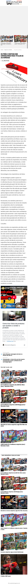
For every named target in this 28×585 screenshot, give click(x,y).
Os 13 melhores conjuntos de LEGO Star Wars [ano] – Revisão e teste (13, 385)
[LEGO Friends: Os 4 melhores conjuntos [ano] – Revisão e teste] (14, 436)
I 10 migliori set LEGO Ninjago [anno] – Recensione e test (20, 44)
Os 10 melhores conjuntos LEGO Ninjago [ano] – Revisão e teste (13, 405)
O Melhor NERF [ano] (5, 576)
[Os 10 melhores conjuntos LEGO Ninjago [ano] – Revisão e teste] (14, 396)
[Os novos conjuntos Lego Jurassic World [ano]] (14, 541)
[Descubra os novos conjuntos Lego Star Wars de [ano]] (14, 416)
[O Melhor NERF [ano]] (14, 564)
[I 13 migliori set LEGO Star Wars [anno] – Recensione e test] (6, 38)
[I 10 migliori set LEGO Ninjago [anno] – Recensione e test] (20, 38)
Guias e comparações (5, 382)
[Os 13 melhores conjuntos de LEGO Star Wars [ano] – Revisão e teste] (14, 376)
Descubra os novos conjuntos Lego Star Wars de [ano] (14, 425)
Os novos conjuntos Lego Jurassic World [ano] (12, 552)
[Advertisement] (14, 20)
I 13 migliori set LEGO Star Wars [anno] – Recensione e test (6, 44)
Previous (0, 41)
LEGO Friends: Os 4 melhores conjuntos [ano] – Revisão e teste (13, 445)
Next (27, 41)
